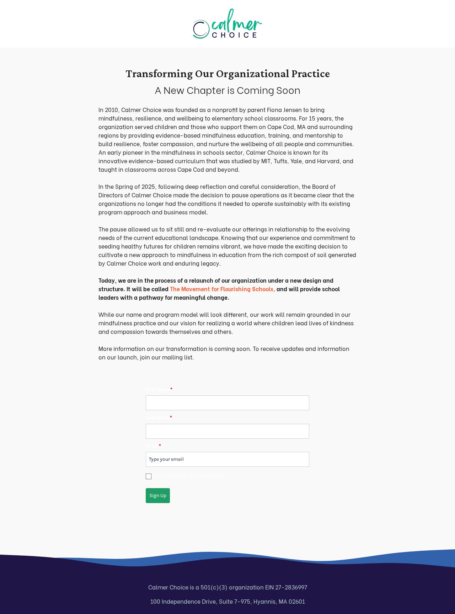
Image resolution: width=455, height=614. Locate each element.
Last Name (159, 418)
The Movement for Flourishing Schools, (222, 288)
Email (153, 446)
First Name (159, 389)
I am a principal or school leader (188, 476)
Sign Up (157, 495)
